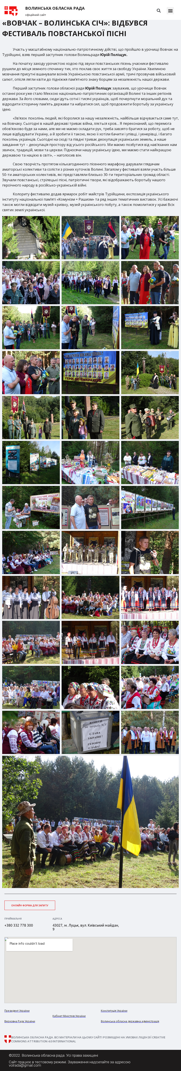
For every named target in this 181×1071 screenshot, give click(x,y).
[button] (170, 10)
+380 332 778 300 (18, 925)
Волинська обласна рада (55, 8)
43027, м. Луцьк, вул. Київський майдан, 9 (86, 927)
